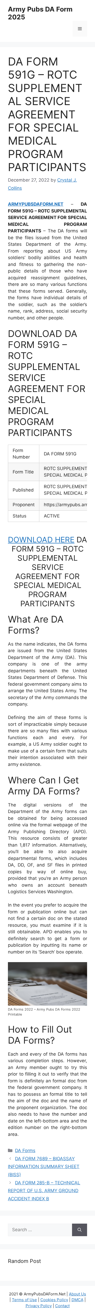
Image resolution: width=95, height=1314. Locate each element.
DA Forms (25, 1150)
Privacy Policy (39, 1305)
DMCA (77, 1299)
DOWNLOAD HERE (41, 539)
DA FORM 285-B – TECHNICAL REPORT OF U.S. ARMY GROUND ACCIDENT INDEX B (44, 1190)
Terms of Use (24, 1299)
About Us (77, 1293)
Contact (62, 1305)
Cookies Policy (54, 1299)
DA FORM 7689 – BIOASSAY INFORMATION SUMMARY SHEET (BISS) (43, 1166)
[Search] (79, 1230)
